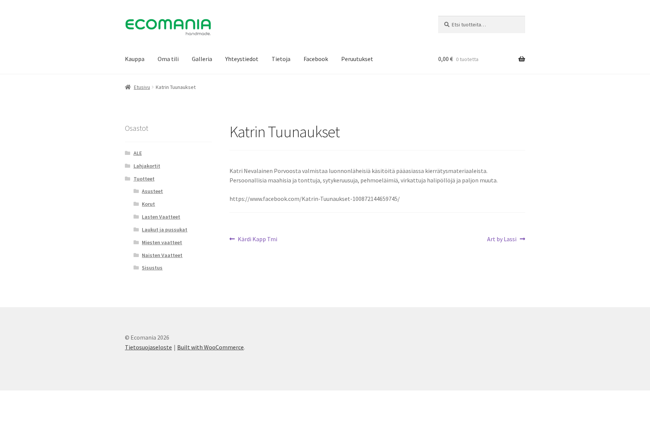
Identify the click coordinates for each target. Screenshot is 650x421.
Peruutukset (357, 59)
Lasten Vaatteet (161, 216)
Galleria (202, 59)
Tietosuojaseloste (148, 347)
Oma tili (168, 59)
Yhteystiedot (241, 59)
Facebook (316, 59)
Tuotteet (144, 178)
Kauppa (134, 59)
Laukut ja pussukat (164, 229)
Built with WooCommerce (210, 347)
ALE (138, 153)
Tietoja (281, 59)
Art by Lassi (501, 239)
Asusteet (152, 191)
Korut (148, 204)
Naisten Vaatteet (162, 255)
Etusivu (142, 87)
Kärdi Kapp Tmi (257, 239)
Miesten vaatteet (162, 242)
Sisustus (152, 267)
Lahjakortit (147, 165)
